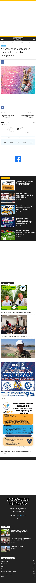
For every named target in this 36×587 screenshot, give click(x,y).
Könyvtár (8, 42)
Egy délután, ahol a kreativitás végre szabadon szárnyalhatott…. (17, 336)
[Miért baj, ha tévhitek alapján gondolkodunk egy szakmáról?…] (14, 297)
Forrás (3, 99)
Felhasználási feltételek (18, 511)
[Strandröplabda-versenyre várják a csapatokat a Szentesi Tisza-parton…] (8, 210)
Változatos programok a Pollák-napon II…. (8, 116)
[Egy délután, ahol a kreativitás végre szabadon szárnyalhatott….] (14, 324)
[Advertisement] (18, 18)
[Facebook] (2, 62)
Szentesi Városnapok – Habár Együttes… (28, 116)
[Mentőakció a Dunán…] (18, 348)
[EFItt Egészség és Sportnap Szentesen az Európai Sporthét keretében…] (8, 185)
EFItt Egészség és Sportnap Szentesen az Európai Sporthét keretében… (25, 183)
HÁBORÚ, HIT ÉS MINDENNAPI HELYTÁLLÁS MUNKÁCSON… (25, 195)
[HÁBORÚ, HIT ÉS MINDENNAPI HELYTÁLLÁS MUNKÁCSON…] (8, 198)
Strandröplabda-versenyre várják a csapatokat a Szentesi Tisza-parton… (24, 207)
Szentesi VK (4, 569)
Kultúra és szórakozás (6, 574)
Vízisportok (4, 563)
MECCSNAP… (4, 399)
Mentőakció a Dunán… (6, 360)
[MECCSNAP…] (18, 379)
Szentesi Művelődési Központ (8, 571)
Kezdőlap (3, 42)
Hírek (2, 566)
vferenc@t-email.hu (21, 515)
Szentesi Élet (4, 561)
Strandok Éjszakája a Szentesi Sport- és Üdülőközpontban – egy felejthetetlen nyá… (24, 220)
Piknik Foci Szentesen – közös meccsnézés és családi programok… (25, 232)
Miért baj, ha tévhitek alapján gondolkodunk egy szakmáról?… (16, 312)
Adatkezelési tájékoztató (18, 510)
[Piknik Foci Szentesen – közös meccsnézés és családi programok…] (8, 235)
